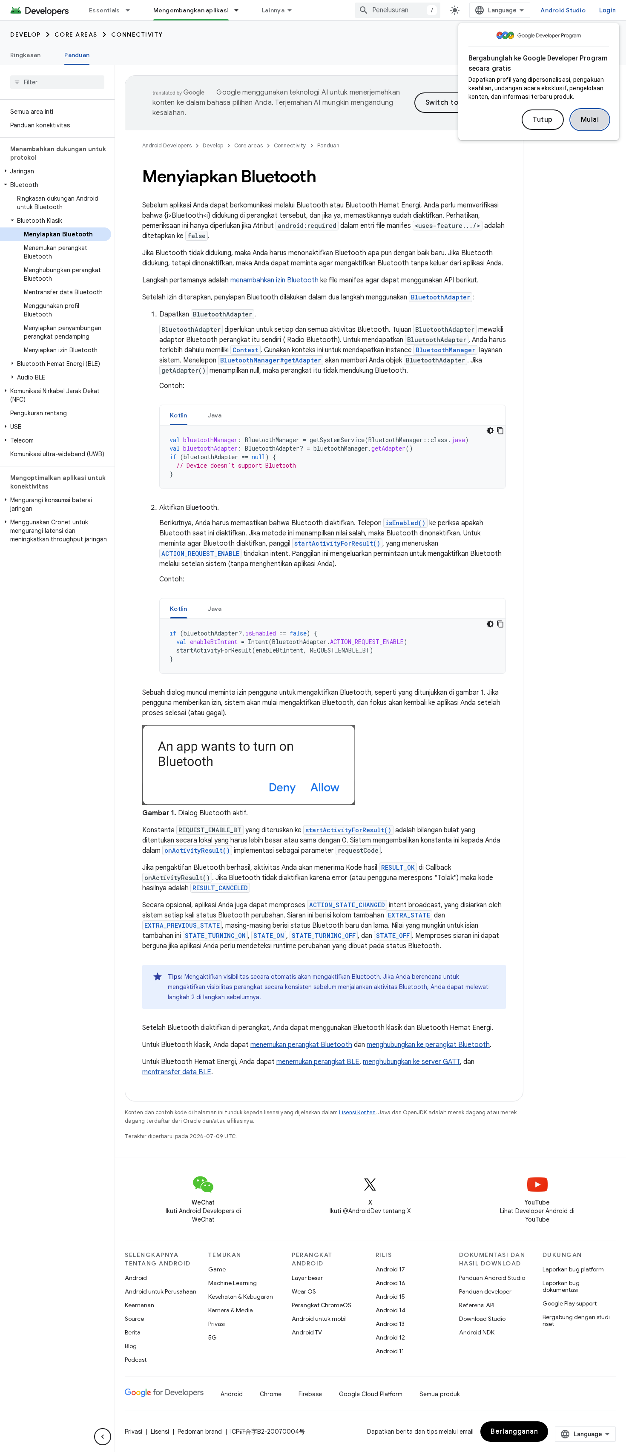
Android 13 (390, 1324)
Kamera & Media (230, 1310)
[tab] (179, 415)
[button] (55, 171)
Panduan (76, 55)
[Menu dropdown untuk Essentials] (131, 10)
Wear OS (304, 1291)
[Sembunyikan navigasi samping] (102, 1436)
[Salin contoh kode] (500, 431)
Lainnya (273, 10)
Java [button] (215, 415)
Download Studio (482, 1319)
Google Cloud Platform (370, 1394)
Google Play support (570, 1303)
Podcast (135, 1359)
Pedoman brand (200, 1431)
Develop (25, 34)
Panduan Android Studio (492, 1278)
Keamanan (139, 1305)
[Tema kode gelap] (490, 431)
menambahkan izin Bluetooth (274, 280)
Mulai (590, 119)
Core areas (76, 34)
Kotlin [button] (178, 415)
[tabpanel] (332, 457)
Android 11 (390, 1351)
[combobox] (397, 10)
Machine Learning (232, 1283)
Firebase (310, 1394)
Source (134, 1319)
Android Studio (563, 10)
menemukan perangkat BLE (317, 1062)
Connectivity (137, 34)
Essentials (104, 10)
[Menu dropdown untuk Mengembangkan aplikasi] (240, 10)
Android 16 (390, 1283)
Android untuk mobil (319, 1319)
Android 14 (390, 1310)
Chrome (270, 1394)
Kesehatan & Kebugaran (240, 1296)
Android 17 (390, 1269)
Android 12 (390, 1337)
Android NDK (476, 1332)
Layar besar (307, 1278)
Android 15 (390, 1296)
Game (217, 1269)
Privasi (216, 1324)
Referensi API (476, 1305)
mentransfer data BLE (176, 1072)
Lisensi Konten (357, 1112)
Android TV (307, 1332)
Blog (131, 1346)
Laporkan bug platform (573, 1269)
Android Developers (167, 145)
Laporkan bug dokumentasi (561, 1286)
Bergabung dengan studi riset (576, 1320)
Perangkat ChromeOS (321, 1305)
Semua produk (439, 1394)
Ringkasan (25, 55)
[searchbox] (57, 82)
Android (136, 1278)
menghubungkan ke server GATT (411, 1062)
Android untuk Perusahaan (160, 1291)
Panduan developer (485, 1291)
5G (212, 1337)
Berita (133, 1332)
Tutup (543, 119)
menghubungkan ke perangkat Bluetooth (428, 1045)
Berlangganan (514, 1431)
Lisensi (160, 1431)
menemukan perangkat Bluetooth (301, 1045)
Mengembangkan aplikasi (191, 10)
